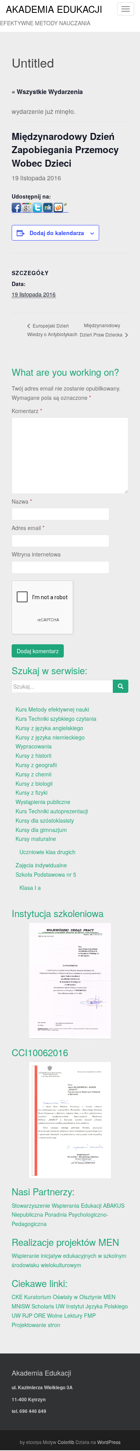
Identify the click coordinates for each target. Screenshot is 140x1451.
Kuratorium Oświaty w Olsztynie (63, 1297)
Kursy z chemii (33, 774)
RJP (27, 1315)
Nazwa (22, 501)
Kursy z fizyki (31, 792)
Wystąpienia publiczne (43, 802)
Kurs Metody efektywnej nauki (52, 709)
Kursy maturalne (36, 838)
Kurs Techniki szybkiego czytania (56, 718)
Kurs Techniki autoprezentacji (52, 811)
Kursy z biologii (34, 783)
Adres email (28, 528)
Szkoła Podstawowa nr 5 (46, 874)
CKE (17, 1297)
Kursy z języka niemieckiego (50, 737)
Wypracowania (34, 746)
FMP (90, 1315)
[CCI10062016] (70, 1120)
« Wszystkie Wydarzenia (47, 91)
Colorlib (66, 1442)
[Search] (120, 686)
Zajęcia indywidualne (41, 865)
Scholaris (43, 1306)
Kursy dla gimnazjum (41, 830)
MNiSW (21, 1306)
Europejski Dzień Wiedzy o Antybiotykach (52, 330)
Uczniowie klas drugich (47, 852)
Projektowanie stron (36, 1325)
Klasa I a (30, 887)
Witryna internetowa (36, 554)
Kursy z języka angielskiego (49, 728)
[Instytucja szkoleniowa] (70, 981)
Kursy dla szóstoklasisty (45, 820)
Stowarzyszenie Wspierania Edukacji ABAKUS (68, 1205)
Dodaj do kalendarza (57, 233)
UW (60, 1306)
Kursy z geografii (36, 765)
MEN (109, 1297)
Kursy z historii (33, 755)
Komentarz (27, 411)
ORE (40, 1315)
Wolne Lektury (64, 1315)
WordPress (109, 1442)
